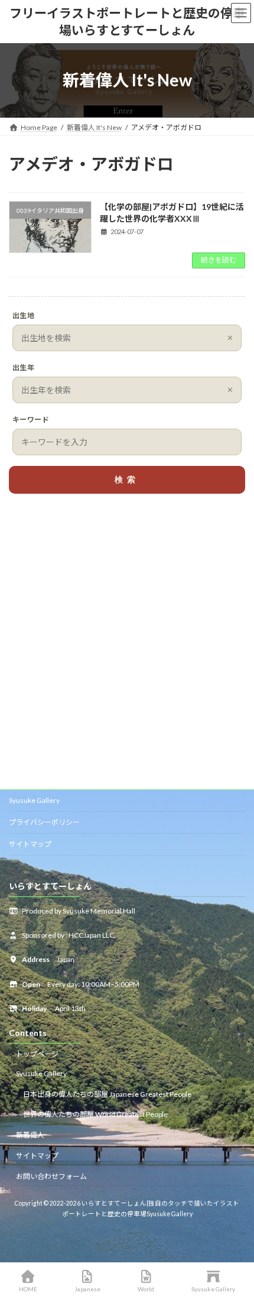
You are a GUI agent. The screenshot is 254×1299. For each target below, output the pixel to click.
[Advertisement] (127, 646)
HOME (28, 1288)
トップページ (37, 1053)
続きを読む (218, 259)
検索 (127, 479)
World (146, 1288)
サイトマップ (30, 844)
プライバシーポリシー (44, 822)
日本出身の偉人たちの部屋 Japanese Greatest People (107, 1094)
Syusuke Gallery (34, 800)
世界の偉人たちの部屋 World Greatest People (95, 1114)
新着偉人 (30, 1134)
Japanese (87, 1288)
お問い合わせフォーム (51, 1176)
